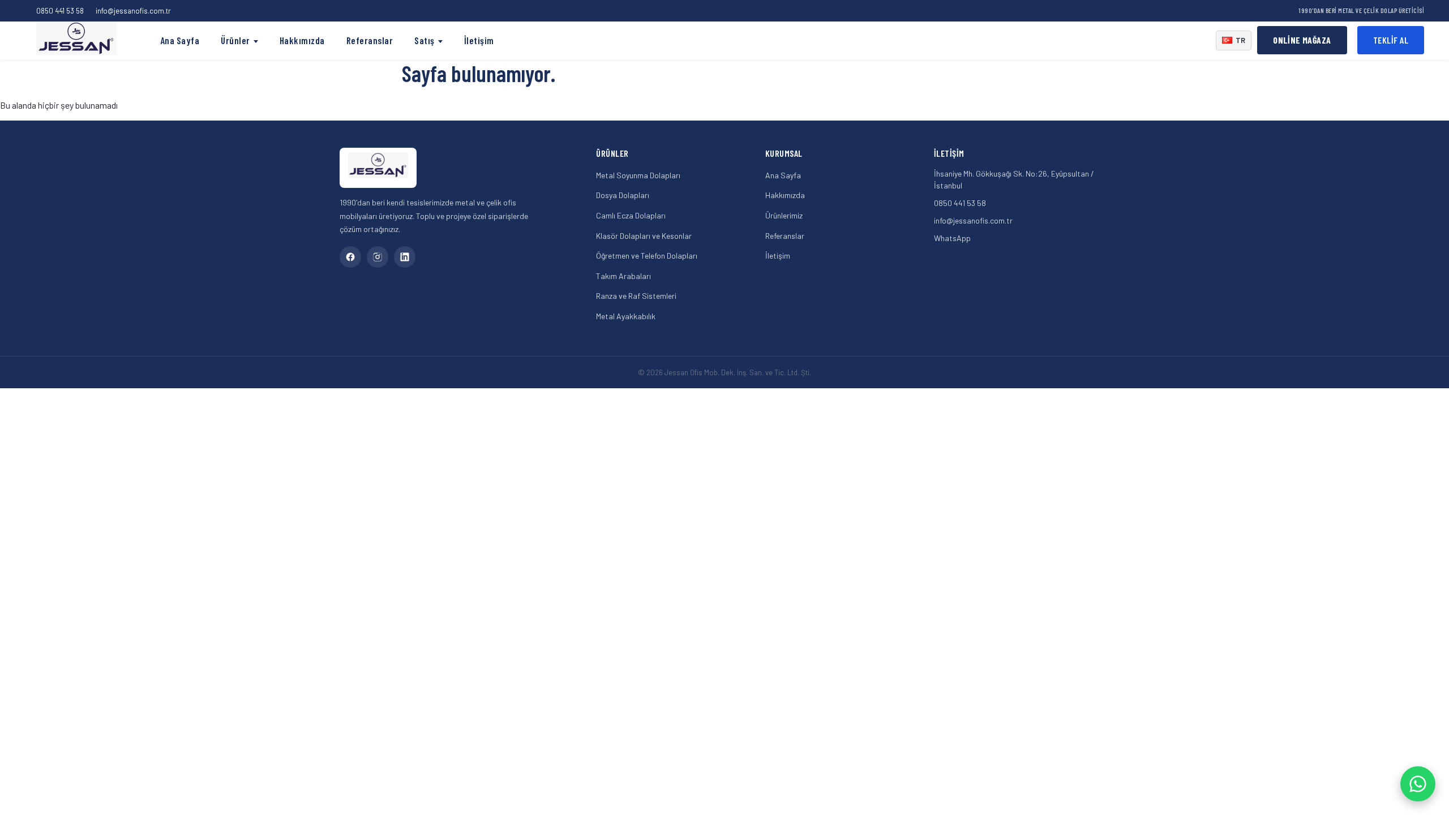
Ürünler (235, 40)
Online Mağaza (1302, 40)
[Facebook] (350, 257)
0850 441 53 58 (60, 10)
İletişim (479, 40)
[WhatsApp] (1417, 783)
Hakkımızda (302, 40)
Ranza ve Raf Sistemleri (636, 296)
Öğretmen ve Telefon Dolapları (646, 255)
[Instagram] (377, 257)
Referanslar (369, 40)
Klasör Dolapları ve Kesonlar (644, 236)
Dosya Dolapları (622, 195)
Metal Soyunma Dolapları (638, 175)
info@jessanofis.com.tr (133, 10)
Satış (424, 40)
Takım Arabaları (623, 276)
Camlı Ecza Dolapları (631, 215)
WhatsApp (952, 238)
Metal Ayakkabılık (625, 316)
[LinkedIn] (404, 257)
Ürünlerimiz (784, 215)
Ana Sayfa (180, 40)
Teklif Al (1391, 40)
